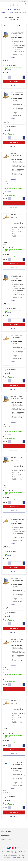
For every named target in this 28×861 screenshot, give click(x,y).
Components (9, 12)
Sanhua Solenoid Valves (20, 12)
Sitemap (14, 857)
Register (25, 1)
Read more (13, 57)
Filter (4, 25)
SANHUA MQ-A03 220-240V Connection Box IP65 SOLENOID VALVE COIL (18, 762)
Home (3, 12)
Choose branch (8, 69)
